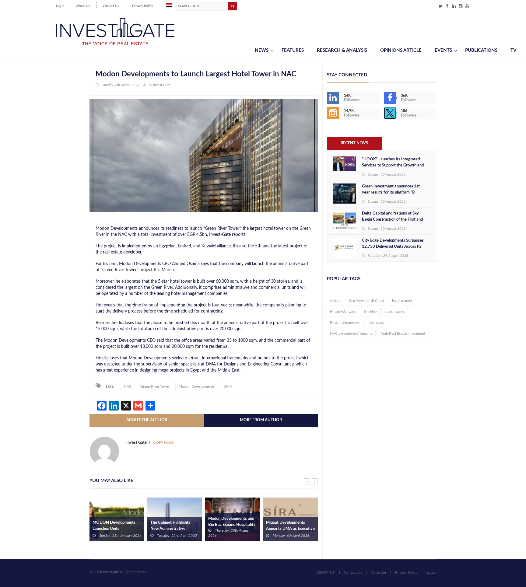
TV (513, 50)
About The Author (146, 420)
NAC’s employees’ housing (351, 333)
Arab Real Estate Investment (402, 333)
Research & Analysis (342, 50)
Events (443, 50)
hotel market (402, 300)
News (261, 50)
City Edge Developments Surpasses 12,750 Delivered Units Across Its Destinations (393, 247)
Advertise (378, 572)
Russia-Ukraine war (345, 322)
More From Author (261, 420)
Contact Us (111, 6)
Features (293, 50)
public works (394, 311)
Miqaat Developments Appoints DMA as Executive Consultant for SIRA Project (290, 529)
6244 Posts (163, 443)
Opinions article (401, 50)
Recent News (354, 143)
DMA (227, 386)
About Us (83, 6)
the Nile (370, 311)
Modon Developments (197, 386)
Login (60, 6)
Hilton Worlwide (343, 311)
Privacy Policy (142, 6)
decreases (376, 322)
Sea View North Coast (366, 300)
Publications (481, 50)
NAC (128, 386)
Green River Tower (155, 386)
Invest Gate (161, 85)
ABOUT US (325, 572)
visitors (335, 300)
